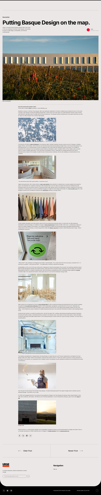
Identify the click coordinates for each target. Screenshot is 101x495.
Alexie (78, 396)
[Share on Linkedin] (27, 435)
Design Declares (52, 431)
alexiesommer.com (64, 431)
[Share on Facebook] (19, 435)
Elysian (68, 490)
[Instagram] (7, 490)
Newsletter (6, 17)
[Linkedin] (11, 490)
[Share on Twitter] (23, 435)
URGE (92, 29)
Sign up (55, 469)
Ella (19, 398)
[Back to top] (97, 490)
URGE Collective (84, 490)
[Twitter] (4, 490)
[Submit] (28, 476)
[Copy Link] (30, 435)
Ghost (63, 490)
